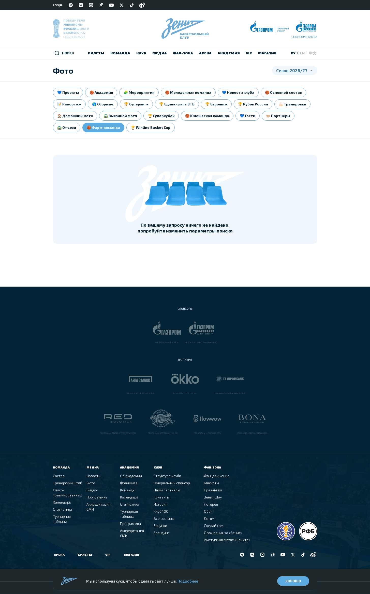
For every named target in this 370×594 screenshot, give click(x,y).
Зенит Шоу (213, 497)
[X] (121, 5)
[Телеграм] (71, 5)
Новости (93, 476)
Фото (90, 483)
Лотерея (211, 504)
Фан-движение (216, 476)
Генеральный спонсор (172, 483)
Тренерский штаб (67, 483)
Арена (59, 554)
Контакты (162, 497)
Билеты (85, 554)
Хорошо (293, 581)
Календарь (62, 502)
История (160, 504)
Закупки (160, 525)
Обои (208, 511)
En (302, 53)
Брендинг (161, 532)
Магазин (131, 554)
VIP (108, 554)
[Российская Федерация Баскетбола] (308, 531)
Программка (96, 497)
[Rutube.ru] (101, 5)
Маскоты (211, 483)
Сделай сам (213, 525)
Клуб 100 (161, 511)
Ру (293, 53)
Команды (127, 490)
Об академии (131, 476)
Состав (59, 476)
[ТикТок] (132, 5)
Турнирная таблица (62, 519)
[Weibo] (142, 5)
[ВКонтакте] (81, 5)
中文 (312, 53)
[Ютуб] (111, 5)
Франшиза (129, 483)
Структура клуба (167, 476)
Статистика (62, 509)
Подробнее (187, 581)
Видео (91, 490)
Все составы (164, 518)
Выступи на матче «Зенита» (227, 540)
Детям (209, 518)
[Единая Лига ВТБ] (286, 531)
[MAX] (91, 5)
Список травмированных (67, 492)
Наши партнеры (167, 490)
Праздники (213, 490)
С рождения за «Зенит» (223, 532)
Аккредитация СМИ (98, 506)
